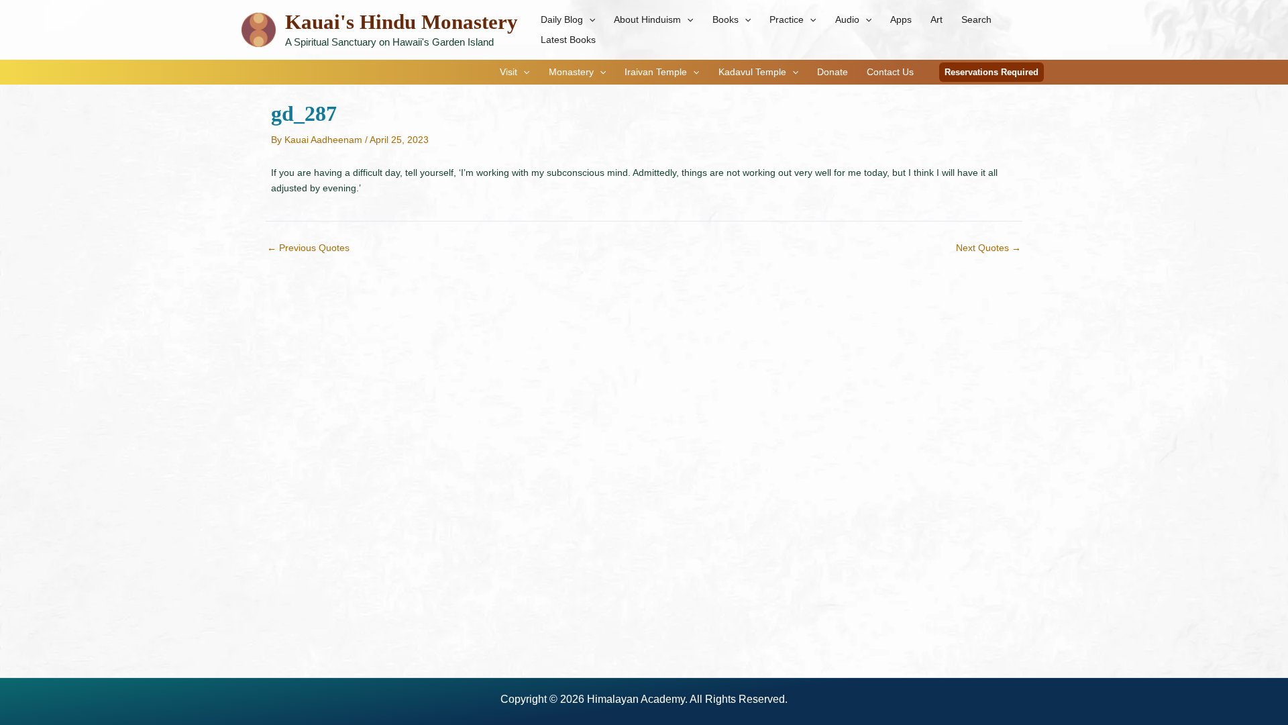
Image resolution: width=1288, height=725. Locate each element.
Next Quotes (988, 247)
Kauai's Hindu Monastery (401, 22)
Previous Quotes (308, 247)
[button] (589, 19)
